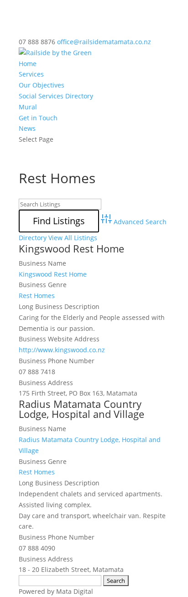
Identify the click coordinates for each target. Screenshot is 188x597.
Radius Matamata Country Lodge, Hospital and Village (81, 409)
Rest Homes (37, 295)
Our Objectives (41, 85)
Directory (33, 237)
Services (31, 74)
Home (28, 63)
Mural (28, 107)
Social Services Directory (56, 96)
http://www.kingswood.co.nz (62, 349)
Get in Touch (38, 117)
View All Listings (72, 237)
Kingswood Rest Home (71, 248)
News (27, 128)
